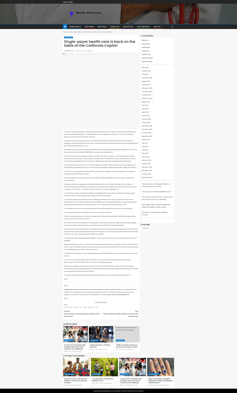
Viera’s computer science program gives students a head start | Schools (81, 313)
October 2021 (146, 174)
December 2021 (147, 167)
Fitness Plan (114, 27)
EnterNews (131, 391)
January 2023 (146, 122)
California (69, 307)
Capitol (76, 307)
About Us (157, 27)
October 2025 (146, 71)
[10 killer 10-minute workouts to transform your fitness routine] (127, 334)
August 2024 (146, 81)
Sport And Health (143, 27)
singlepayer (91, 307)
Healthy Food (128, 27)
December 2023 (147, 88)
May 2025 (145, 74)
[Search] (172, 26)
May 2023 (145, 108)
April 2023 (145, 112)
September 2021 (147, 177)
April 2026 (145, 67)
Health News (89, 27)
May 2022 (145, 150)
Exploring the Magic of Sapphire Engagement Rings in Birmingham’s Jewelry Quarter (160, 381)
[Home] (65, 26)
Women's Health (147, 61)
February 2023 (146, 119)
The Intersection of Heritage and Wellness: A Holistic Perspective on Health (75, 381)
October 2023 (146, 95)
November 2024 (147, 78)
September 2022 (147, 136)
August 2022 (146, 139)
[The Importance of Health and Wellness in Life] (104, 367)
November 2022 (147, 129)
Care (80, 307)
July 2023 (145, 105)
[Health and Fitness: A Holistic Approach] (101, 334)
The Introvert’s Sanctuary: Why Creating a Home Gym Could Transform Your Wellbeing (75, 347)
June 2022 (145, 146)
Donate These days (101, 302)
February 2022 (146, 160)
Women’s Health (75, 27)
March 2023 (146, 115)
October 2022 (146, 132)
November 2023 (147, 91)
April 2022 (145, 153)
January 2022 (146, 163)
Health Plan (102, 27)
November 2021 (147, 170)
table (96, 307)
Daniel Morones (70, 50)
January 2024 (146, 84)
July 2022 (145, 143)
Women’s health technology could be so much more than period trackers (120, 313)
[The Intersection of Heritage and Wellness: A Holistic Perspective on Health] (76, 367)
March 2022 (146, 157)
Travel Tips (145, 228)
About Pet (145, 40)
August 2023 (146, 102)
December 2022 (147, 126)
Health (84, 307)
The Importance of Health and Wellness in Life (156, 191)
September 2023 (147, 98)
